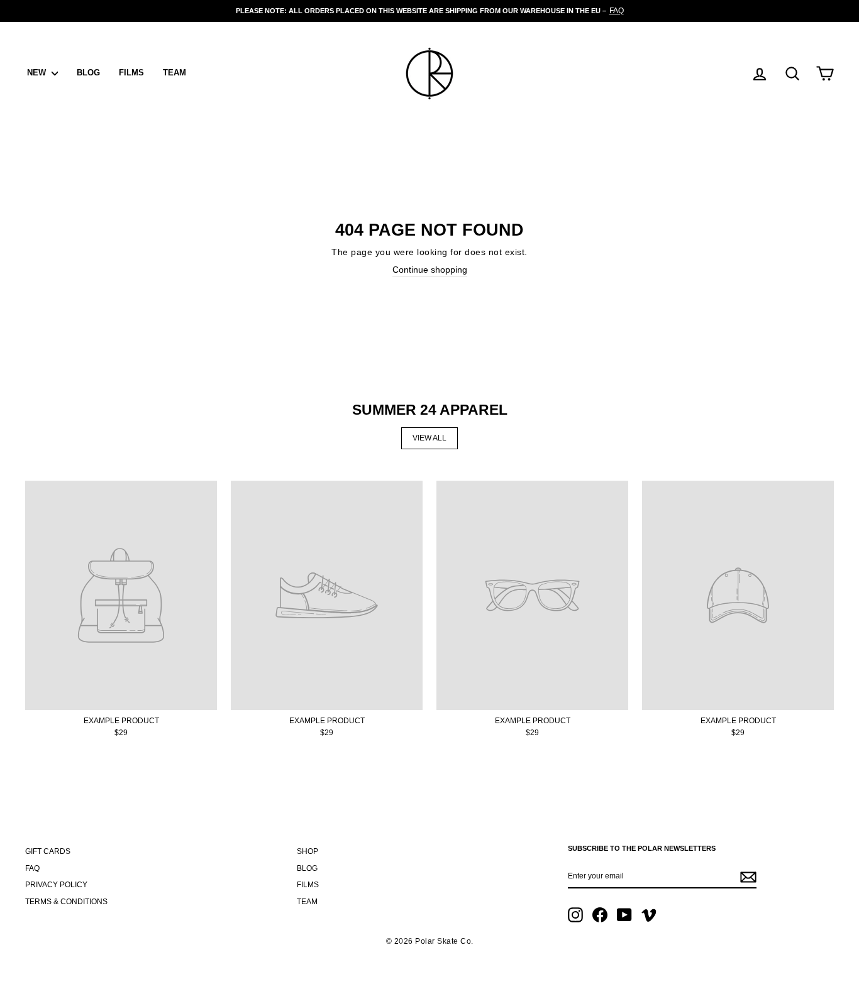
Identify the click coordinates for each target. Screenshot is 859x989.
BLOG (88, 72)
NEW (37, 72)
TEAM (174, 72)
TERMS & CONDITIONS (66, 901)
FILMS (131, 72)
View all (429, 438)
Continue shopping (429, 270)
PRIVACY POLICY (56, 884)
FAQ (32, 868)
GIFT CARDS (47, 851)
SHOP (307, 851)
